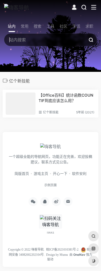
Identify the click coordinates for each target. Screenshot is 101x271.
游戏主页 (41, 173)
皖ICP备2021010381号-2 (62, 249)
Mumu (64, 255)
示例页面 (50, 185)
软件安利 (79, 173)
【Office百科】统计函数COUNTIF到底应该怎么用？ (66, 98)
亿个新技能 (51, 112)
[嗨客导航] (16, 7)
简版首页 (22, 173)
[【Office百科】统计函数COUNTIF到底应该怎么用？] (20, 103)
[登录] (74, 8)
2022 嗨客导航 (34, 249)
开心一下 (60, 173)
